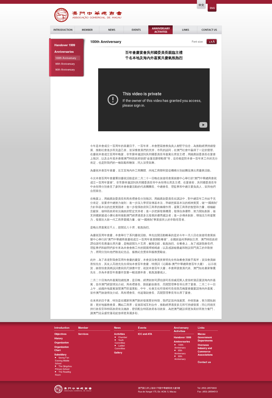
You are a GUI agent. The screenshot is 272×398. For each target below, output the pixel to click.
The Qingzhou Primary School (63, 367)
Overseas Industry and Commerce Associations (205, 350)
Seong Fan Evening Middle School (62, 360)
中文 (201, 6)
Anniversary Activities (160, 29)
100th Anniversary (180, 346)
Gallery (118, 352)
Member (87, 29)
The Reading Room (63, 373)
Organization (61, 342)
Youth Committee (120, 341)
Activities (119, 334)
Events (136, 29)
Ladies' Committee (120, 347)
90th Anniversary (65, 69)
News (111, 29)
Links (185, 29)
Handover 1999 (64, 45)
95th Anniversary (65, 64)
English (212, 6)
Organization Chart (61, 348)
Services (83, 334)
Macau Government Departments (205, 337)
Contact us (204, 362)
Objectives (60, 334)
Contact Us (209, 29)
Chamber (122, 337)
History (58, 338)
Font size (212, 41)
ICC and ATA (145, 334)
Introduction (62, 29)
